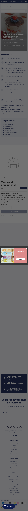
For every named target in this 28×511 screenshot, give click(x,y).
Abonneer (20, 259)
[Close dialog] (26, 248)
